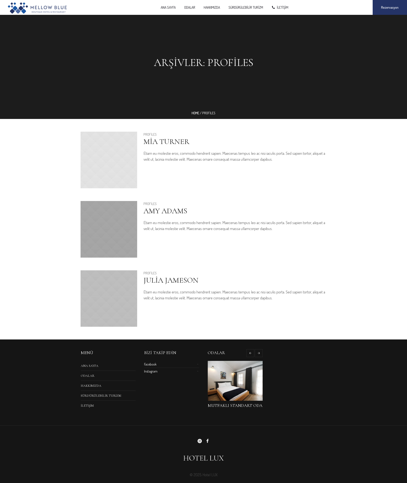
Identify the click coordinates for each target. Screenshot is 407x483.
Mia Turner (166, 141)
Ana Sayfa (89, 366)
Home (195, 113)
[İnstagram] (200, 441)
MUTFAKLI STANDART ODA (235, 405)
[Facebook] (207, 441)
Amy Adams (165, 210)
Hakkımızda (91, 386)
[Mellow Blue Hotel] (203, 458)
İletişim (87, 406)
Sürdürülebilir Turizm (101, 396)
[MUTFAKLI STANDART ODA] (235, 381)
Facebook (150, 364)
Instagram (151, 371)
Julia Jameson (171, 280)
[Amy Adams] (109, 229)
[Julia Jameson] (109, 298)
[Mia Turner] (109, 160)
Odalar (87, 376)
